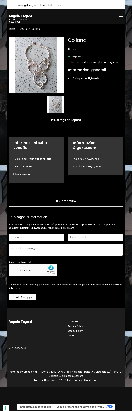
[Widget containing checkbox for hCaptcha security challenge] (33, 270)
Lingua (71, 335)
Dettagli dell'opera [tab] (67, 120)
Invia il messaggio (22, 297)
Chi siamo (73, 321)
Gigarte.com (91, 380)
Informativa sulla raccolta (35, 406)
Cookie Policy (75, 330)
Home (12, 29)
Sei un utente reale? (20, 262)
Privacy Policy (75, 326)
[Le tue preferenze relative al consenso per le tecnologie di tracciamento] (6, 408)
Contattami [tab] (67, 201)
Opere (23, 29)
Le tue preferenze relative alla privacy (80, 406)
